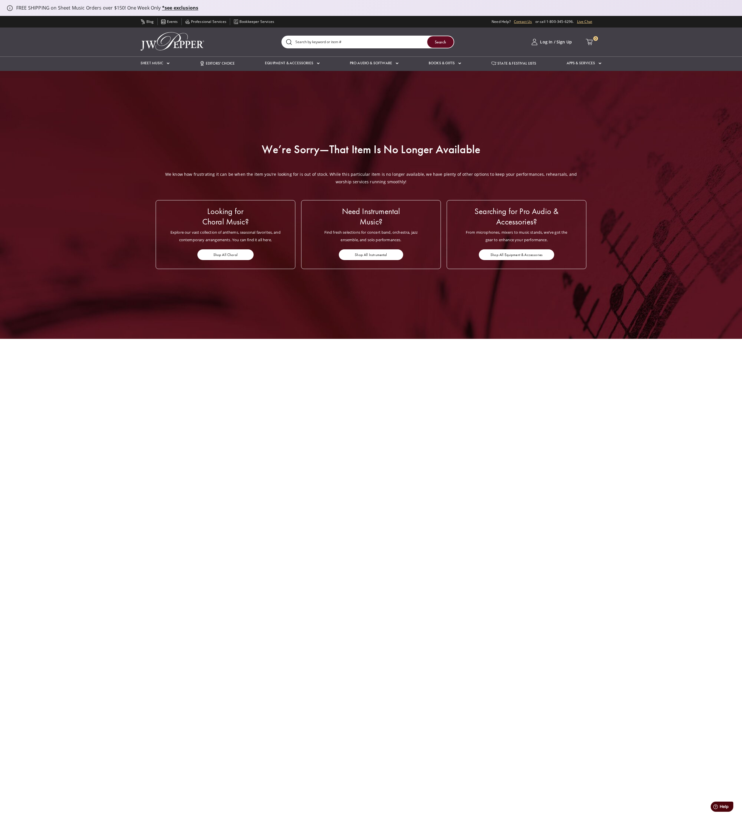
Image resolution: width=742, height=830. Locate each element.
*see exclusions (180, 8)
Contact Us (523, 21)
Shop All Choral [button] (225, 254)
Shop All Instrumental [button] (371, 254)
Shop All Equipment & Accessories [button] (516, 254)
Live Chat (584, 21)
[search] (288, 42)
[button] (155, 63)
